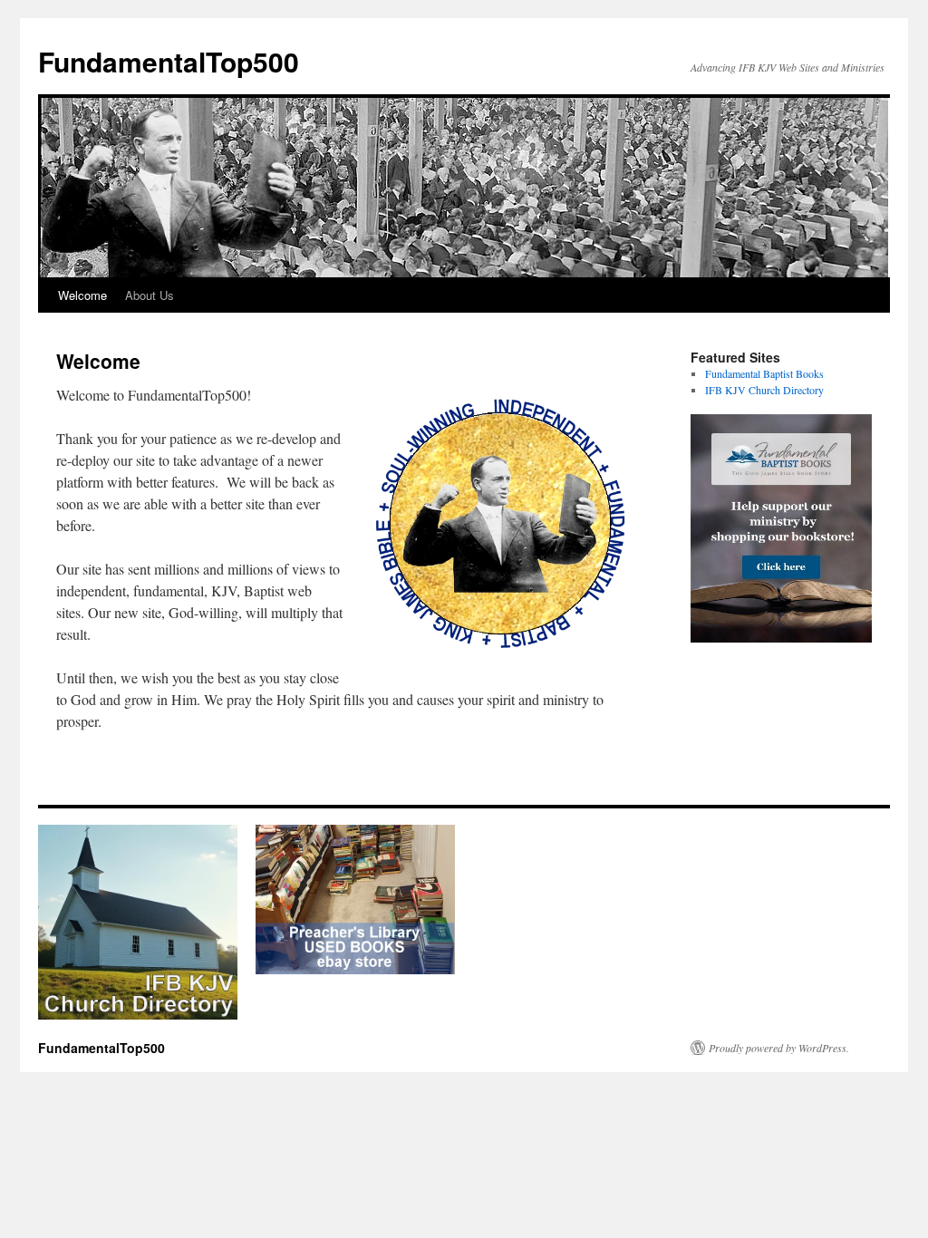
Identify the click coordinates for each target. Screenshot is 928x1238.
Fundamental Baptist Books (764, 373)
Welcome (82, 295)
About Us (149, 295)
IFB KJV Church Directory (764, 389)
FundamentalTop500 (168, 61)
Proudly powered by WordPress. (779, 1047)
